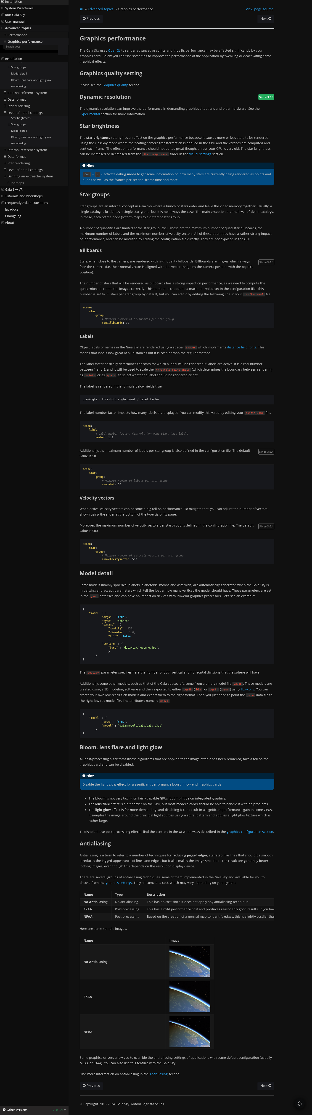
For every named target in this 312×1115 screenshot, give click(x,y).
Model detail (19, 131)
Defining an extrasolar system (30, 176)
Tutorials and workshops (24, 196)
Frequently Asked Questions (26, 203)
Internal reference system (27, 150)
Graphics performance (25, 99)
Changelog (13, 216)
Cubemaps (16, 183)
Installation (13, 59)
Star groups (18, 124)
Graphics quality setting (26, 105)
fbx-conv (247, 689)
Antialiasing (18, 143)
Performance (17, 92)
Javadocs (11, 209)
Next (264, 18)
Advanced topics (18, 85)
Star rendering (19, 163)
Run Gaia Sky (15, 72)
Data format (17, 157)
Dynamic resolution (23, 111)
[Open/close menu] (2, 59)
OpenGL (114, 50)
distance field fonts (241, 347)
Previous (93, 18)
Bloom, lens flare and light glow (31, 137)
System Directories (19, 65)
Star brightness (21, 118)
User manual (15, 79)
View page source (259, 9)
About (9, 223)
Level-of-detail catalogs (25, 170)
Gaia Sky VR (14, 189)
